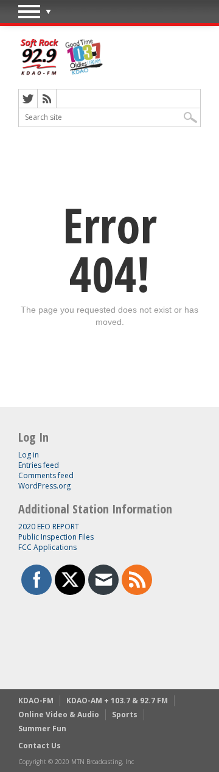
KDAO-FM (36, 700)
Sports (124, 714)
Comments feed (46, 475)
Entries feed (38, 465)
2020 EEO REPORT (48, 526)
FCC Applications (47, 547)
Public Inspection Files (56, 537)
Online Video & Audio (58, 714)
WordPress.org (44, 486)
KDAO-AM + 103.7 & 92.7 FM (117, 700)
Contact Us (39, 745)
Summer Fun (42, 728)
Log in (28, 455)
